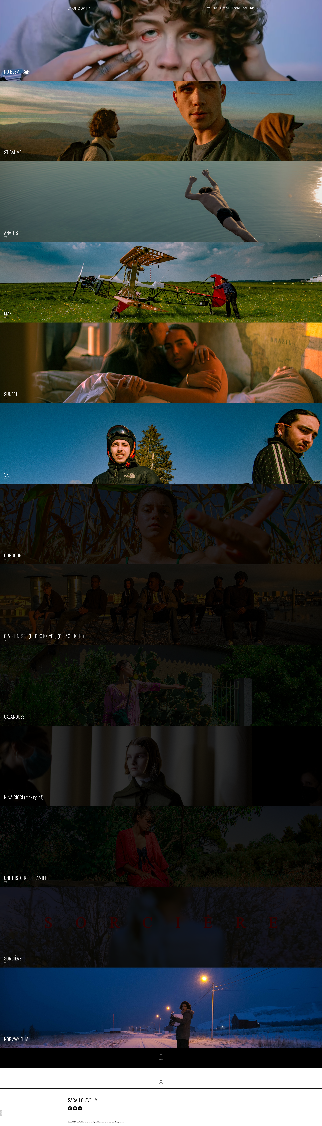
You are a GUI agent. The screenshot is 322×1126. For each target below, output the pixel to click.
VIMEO (245, 8)
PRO (208, 8)
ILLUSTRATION (224, 8)
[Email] (80, 1108)
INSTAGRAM (236, 8)
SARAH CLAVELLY (82, 1099)
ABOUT (251, 8)
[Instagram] (70, 1108)
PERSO (215, 8)
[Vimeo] (75, 1108)
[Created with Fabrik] (1, 1113)
